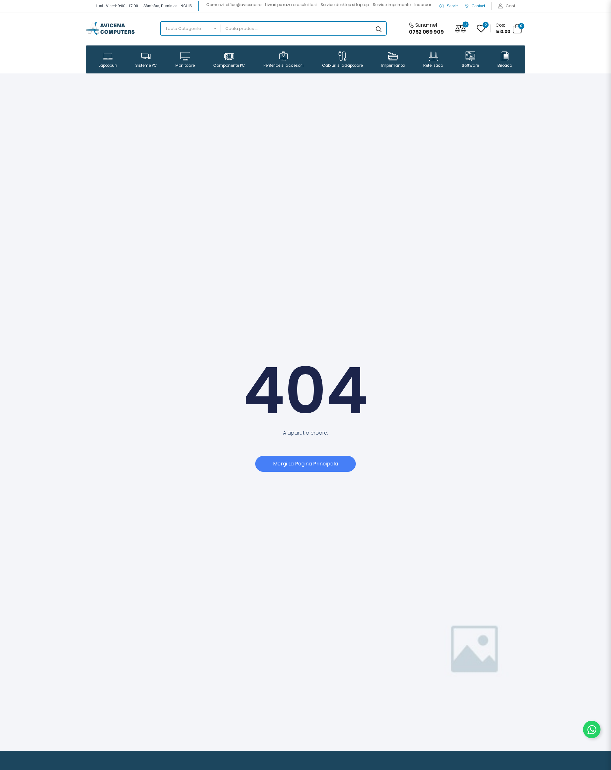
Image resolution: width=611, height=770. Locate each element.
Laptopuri (108, 65)
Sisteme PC (146, 65)
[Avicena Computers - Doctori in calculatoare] (110, 28)
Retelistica (433, 65)
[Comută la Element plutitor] (591, 729)
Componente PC (229, 65)
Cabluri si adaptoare (342, 65)
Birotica (504, 65)
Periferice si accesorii (283, 65)
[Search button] (378, 28)
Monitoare (185, 65)
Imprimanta (393, 65)
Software (470, 65)
